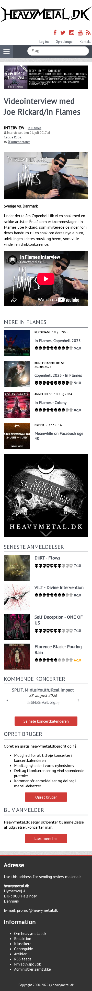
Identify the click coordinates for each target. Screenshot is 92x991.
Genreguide (23, 948)
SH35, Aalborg (43, 702)
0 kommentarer (19, 142)
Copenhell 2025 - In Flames (58, 375)
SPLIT (17, 690)
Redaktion (22, 938)
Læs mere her (46, 838)
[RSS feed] (88, 32)
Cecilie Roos (12, 137)
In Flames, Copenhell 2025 (57, 340)
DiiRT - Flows (47, 558)
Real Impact (62, 690)
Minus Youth (37, 690)
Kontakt (85, 42)
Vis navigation (6, 51)
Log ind (44, 42)
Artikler (20, 953)
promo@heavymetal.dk (37, 910)
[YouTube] (80, 32)
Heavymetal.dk (46, 14)
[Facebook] (55, 32)
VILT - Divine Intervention (59, 587)
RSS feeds (22, 958)
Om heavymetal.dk (30, 933)
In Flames (34, 128)
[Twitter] (63, 32)
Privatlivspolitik (27, 964)
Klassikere (22, 943)
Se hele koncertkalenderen (46, 721)
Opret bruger (65, 42)
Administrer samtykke (32, 969)
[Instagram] (71, 32)
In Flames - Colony (50, 402)
